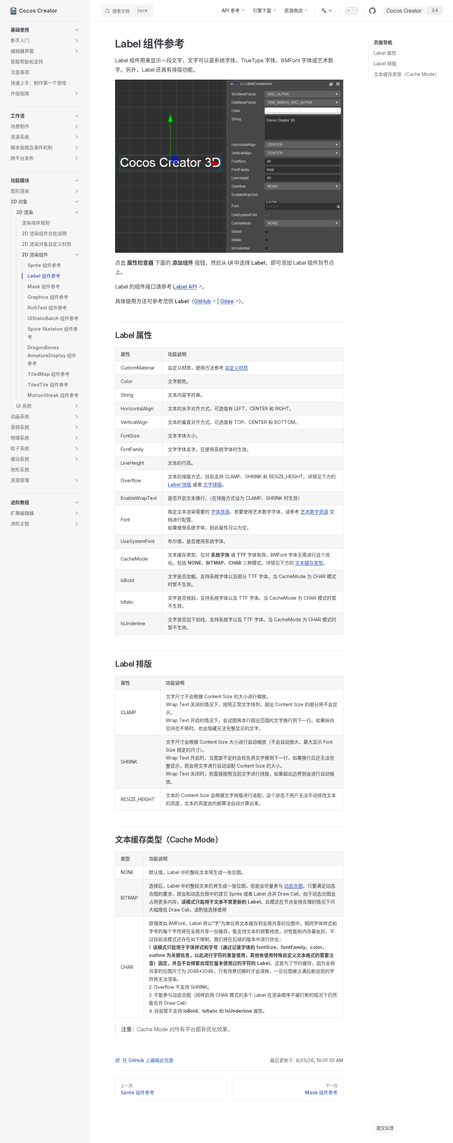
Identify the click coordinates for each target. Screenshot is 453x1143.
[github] (372, 11)
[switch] (351, 10)
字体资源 (220, 511)
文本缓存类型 (309, 563)
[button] (45, 30)
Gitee (227, 301)
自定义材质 (236, 367)
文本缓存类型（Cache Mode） (406, 74)
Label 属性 (385, 53)
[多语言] (327, 10)
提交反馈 (385, 1128)
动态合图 (293, 886)
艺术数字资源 (314, 511)
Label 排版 (385, 63)
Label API (185, 286)
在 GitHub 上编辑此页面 (147, 1060)
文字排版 (212, 484)
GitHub (202, 301)
